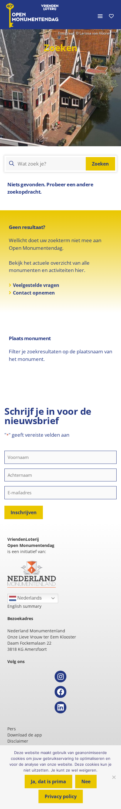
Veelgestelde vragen (36, 285)
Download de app (24, 735)
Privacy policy (61, 796)
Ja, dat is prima (48, 781)
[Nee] (114, 777)
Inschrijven (24, 512)
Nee (85, 781)
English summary (24, 606)
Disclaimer (17, 741)
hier (79, 270)
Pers (11, 728)
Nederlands (29, 597)
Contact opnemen (34, 293)
